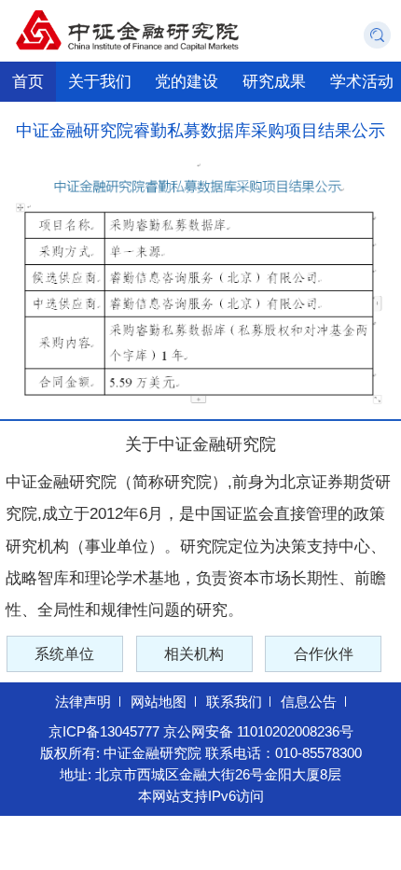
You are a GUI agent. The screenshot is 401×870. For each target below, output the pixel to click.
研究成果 (274, 81)
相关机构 (194, 653)
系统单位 (64, 653)
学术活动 (362, 81)
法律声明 (83, 702)
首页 (28, 81)
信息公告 (309, 702)
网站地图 (159, 702)
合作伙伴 (323, 653)
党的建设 (186, 81)
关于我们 (99, 81)
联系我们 (234, 702)
